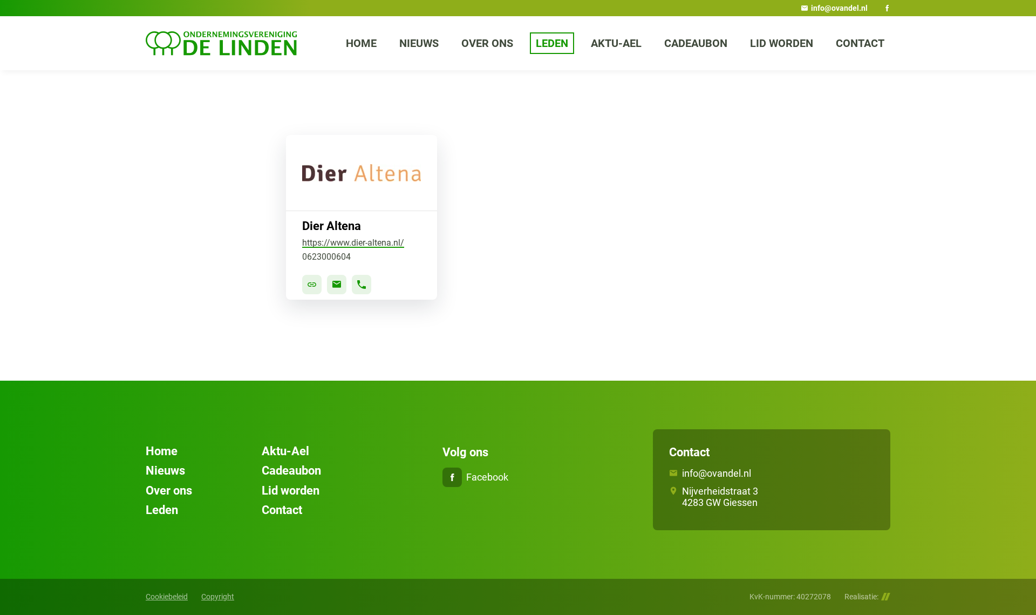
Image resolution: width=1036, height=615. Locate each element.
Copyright (217, 596)
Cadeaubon (291, 470)
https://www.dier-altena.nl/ (353, 243)
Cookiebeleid (167, 596)
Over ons (169, 490)
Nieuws (165, 470)
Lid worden (290, 490)
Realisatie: (861, 596)
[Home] (221, 43)
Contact (282, 510)
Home (162, 451)
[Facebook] (887, 8)
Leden (162, 510)
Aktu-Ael (285, 451)
